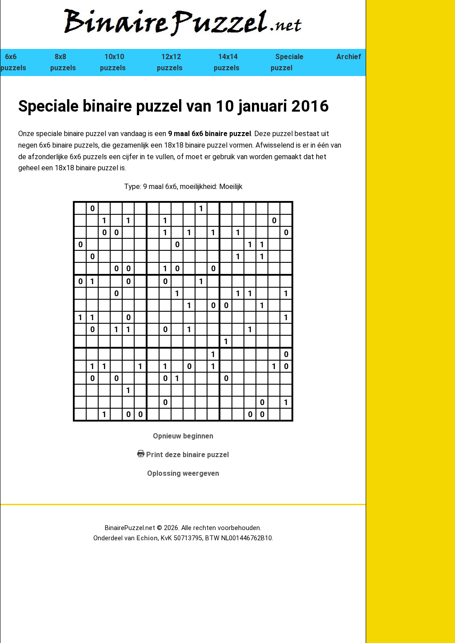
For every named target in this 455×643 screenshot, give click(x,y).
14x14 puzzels (226, 62)
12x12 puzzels (170, 62)
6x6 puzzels (13, 62)
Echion (147, 538)
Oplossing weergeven (183, 473)
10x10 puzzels (113, 62)
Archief (348, 56)
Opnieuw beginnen (183, 436)
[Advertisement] (419, 151)
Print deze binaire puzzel (187, 454)
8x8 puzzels (63, 62)
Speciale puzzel (287, 62)
